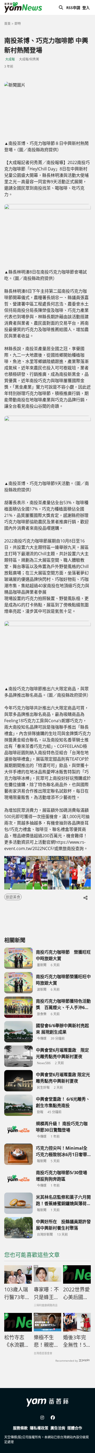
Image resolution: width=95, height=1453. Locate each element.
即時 (18, 23)
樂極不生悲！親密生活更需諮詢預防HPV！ (46, 1341)
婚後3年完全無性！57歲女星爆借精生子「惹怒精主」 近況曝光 (76, 1341)
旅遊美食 (13, 896)
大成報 (10, 59)
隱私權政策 (39, 1427)
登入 (86, 7)
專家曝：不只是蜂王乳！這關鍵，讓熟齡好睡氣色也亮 (46, 1293)
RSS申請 (73, 7)
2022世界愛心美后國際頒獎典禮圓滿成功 (76, 1293)
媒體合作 (74, 1427)
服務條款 (20, 1427)
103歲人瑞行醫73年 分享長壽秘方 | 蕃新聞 (17, 1293)
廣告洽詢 (57, 1427)
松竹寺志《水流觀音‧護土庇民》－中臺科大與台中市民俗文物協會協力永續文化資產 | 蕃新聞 (16, 1341)
